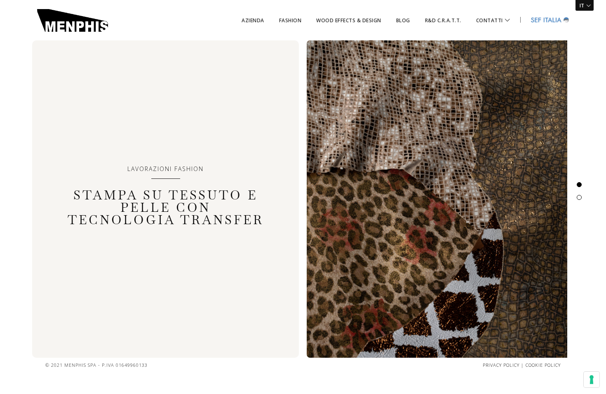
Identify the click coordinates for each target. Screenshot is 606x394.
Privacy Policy (501, 365)
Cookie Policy (543, 365)
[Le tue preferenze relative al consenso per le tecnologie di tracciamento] (591, 379)
